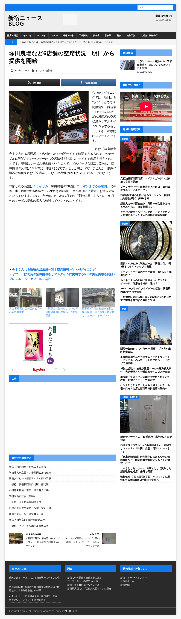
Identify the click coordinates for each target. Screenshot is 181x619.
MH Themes (71, 610)
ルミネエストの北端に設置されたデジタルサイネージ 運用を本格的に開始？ (145, 281)
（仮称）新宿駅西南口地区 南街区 (29, 484)
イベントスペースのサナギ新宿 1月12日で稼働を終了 (146, 273)
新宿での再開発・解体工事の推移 (27, 466)
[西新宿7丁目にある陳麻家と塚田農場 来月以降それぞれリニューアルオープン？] (98, 297)
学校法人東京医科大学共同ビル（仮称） (31, 472)
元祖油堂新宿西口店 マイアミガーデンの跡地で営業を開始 (145, 180)
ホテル (54, 35)
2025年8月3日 (146, 71)
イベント (27, 35)
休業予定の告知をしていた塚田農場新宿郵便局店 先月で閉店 (62, 312)
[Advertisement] (62, 231)
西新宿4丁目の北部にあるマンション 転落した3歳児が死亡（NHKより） (145, 196)
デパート (41, 35)
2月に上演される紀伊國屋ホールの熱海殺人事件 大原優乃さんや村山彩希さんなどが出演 (145, 370)
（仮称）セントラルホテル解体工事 (29, 525)
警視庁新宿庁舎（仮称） (22, 496)
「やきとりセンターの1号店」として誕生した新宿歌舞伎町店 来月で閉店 (145, 470)
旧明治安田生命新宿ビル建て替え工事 (30, 507)
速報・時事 (68, 35)
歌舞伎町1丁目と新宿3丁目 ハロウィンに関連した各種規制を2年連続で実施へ (145, 478)
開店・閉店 (12, 35)
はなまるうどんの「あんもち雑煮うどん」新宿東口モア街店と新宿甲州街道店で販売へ (145, 386)
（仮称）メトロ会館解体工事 (25, 502)
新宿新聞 (125, 584)
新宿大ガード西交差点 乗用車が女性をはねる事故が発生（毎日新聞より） (145, 205)
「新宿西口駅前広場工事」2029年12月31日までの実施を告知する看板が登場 (145, 298)
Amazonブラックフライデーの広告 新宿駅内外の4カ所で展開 (145, 290)
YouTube (21, 568)
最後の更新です (164, 15)
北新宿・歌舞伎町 (149, 35)
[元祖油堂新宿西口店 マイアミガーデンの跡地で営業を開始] (146, 155)
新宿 (119, 35)
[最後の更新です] (70, 19)
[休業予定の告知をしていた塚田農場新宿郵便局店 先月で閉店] (62, 297)
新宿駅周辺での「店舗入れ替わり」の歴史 (89, 588)
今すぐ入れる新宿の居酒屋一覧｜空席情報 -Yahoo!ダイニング (54, 269)
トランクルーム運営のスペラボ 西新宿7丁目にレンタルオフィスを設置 (155, 64)
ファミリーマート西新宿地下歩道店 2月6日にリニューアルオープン (145, 188)
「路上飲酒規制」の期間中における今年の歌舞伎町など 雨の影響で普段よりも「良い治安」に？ (145, 460)
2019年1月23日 (22, 70)
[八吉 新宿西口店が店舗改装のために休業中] (25, 297)
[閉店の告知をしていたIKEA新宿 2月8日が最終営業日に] (146, 325)
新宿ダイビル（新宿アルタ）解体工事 (30, 478)
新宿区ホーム (127, 581)
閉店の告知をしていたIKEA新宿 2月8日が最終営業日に (145, 350)
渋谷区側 (131, 35)
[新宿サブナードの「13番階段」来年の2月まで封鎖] (146, 414)
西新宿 (96, 35)
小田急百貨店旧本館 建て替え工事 (29, 490)
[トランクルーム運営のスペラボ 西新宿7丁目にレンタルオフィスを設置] (127, 65)
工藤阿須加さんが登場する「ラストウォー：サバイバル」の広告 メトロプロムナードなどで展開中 (145, 360)
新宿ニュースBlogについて (134, 577)
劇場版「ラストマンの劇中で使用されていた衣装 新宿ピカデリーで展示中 (145, 378)
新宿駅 (108, 35)
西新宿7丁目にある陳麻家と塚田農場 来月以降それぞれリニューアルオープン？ (98, 312)
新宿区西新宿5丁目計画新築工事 (27, 519)
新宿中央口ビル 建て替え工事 (26, 513)
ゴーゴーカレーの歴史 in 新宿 (82, 581)
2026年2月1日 (165, 19)
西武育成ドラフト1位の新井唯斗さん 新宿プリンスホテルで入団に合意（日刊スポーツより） (145, 448)
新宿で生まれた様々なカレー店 (83, 584)
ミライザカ (40, 186)
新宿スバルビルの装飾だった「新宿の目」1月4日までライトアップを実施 (145, 265)
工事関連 (83, 35)
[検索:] (155, 7)
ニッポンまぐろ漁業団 (92, 186)
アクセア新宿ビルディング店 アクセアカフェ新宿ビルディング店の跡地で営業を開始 (145, 213)
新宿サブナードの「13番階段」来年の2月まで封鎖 (146, 438)
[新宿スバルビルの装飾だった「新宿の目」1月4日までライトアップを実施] (146, 240)
